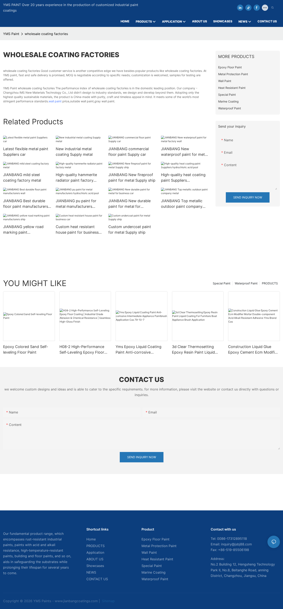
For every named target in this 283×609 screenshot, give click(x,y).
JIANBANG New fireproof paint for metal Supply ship (131, 177)
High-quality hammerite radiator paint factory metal (76, 178)
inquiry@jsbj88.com (236, 544)
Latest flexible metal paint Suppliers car (25, 152)
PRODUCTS (270, 283)
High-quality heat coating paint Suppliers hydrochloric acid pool (183, 178)
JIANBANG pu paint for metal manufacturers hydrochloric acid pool (76, 204)
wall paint (55, 101)
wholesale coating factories (46, 34)
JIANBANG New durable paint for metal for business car (129, 204)
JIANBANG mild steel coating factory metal (22, 177)
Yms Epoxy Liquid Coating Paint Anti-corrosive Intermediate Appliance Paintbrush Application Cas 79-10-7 (139, 349)
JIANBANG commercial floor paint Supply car (128, 152)
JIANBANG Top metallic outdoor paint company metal (181, 204)
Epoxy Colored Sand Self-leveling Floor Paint (25, 349)
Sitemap (108, 601)
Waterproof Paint (246, 283)
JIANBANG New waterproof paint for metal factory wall (184, 152)
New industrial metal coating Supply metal (74, 152)
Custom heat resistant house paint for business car (77, 230)
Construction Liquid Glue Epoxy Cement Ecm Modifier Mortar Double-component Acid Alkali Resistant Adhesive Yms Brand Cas (253, 349)
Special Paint (221, 283)
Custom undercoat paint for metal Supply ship (129, 229)
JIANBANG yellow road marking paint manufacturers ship (23, 230)
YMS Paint (11, 34)
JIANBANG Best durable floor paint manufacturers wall (25, 204)
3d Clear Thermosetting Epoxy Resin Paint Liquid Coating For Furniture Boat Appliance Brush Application (196, 349)
